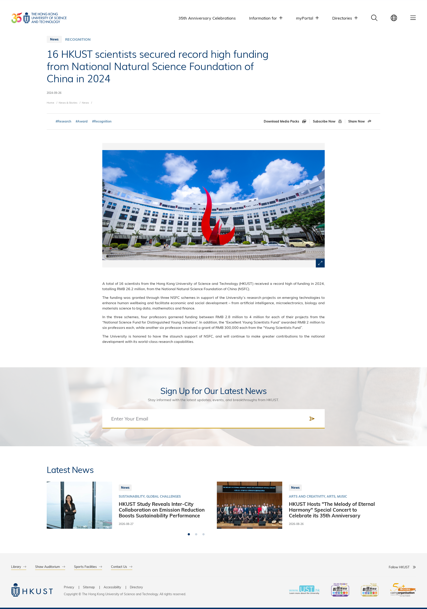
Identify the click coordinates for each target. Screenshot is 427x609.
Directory (136, 587)
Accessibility (112, 587)
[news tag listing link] (63, 121)
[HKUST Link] (38, 17)
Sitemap (89, 587)
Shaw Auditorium (47, 567)
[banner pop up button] (320, 263)
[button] (189, 534)
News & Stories (68, 102)
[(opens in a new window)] (340, 590)
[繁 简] (394, 17)
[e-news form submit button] (312, 418)
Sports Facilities (85, 567)
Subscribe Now (324, 121)
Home (50, 102)
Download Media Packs (282, 121)
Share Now (357, 121)
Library (16, 567)
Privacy (69, 587)
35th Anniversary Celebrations (207, 18)
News (85, 102)
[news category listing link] (78, 39)
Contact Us (119, 567)
